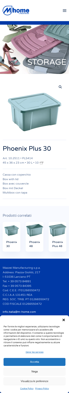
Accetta (34, 361)
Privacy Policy (42, 388)
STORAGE (46, 62)
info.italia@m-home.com (19, 312)
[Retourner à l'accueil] (16, 10)
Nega (34, 371)
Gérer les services (35, 352)
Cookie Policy (26, 388)
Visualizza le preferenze (34, 381)
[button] (63, 320)
